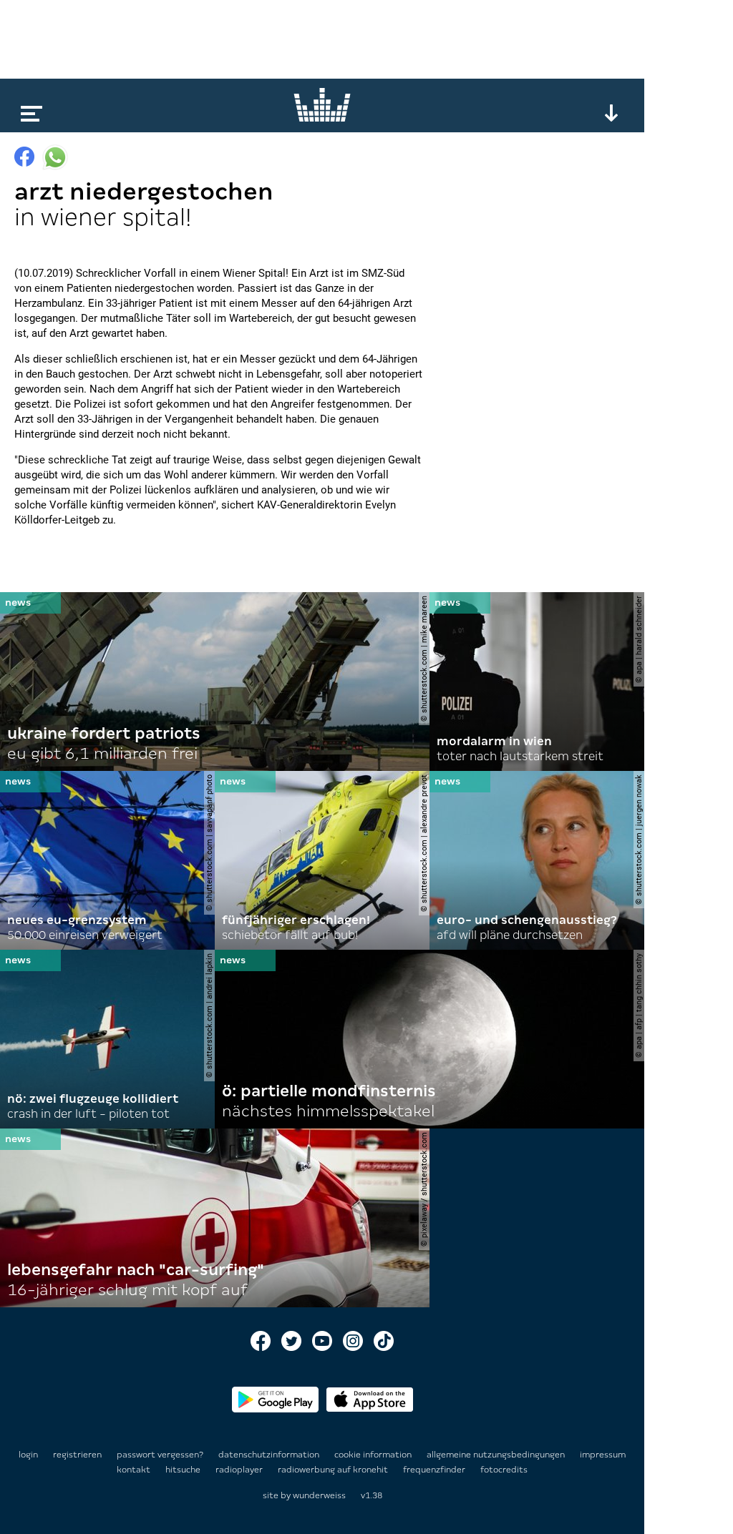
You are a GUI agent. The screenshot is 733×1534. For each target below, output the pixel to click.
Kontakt (134, 1470)
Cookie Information (374, 1455)
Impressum (603, 1455)
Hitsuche (184, 1470)
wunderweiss (319, 1495)
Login (28, 1455)
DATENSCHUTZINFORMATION (269, 1455)
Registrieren (77, 1455)
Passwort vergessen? (160, 1455)
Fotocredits (504, 1470)
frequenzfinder (435, 1470)
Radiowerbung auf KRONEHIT (334, 1470)
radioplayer (240, 1470)
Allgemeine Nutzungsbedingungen (497, 1455)
